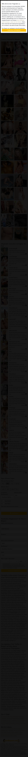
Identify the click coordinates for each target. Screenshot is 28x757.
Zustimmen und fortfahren (14, 30)
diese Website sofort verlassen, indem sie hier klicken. (13, 21)
